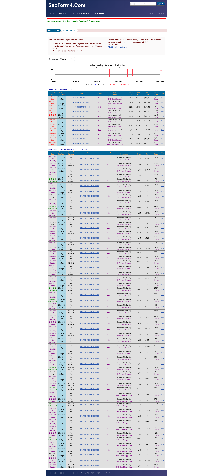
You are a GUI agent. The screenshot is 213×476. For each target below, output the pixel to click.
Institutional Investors (80, 13)
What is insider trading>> (117, 47)
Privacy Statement (88, 473)
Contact (100, 473)
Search (160, 4)
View (162, 98)
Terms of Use (73, 473)
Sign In (161, 13)
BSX (99, 98)
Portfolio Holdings (69, 30)
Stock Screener (97, 13)
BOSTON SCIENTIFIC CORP (81, 98)
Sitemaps (109, 473)
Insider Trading (63, 13)
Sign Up (152, 13)
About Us (52, 473)
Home (52, 13)
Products (61, 473)
